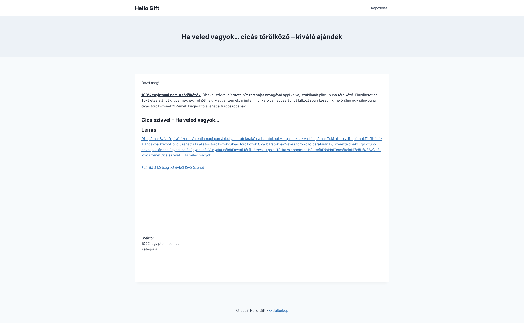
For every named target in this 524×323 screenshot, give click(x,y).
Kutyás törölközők (243, 144)
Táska (281, 150)
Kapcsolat (379, 8)
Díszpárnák (150, 139)
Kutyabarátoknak (239, 139)
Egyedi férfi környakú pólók (254, 150)
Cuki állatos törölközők (209, 144)
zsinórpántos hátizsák (304, 150)
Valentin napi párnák (208, 139)
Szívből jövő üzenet (176, 139)
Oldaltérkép (278, 310)
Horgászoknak (291, 139)
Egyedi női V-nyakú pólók (211, 150)
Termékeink (343, 150)
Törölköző (361, 150)
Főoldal (328, 150)
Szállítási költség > (156, 167)
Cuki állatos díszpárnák (346, 139)
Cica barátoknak (266, 139)
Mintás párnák (315, 139)
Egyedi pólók (179, 150)
